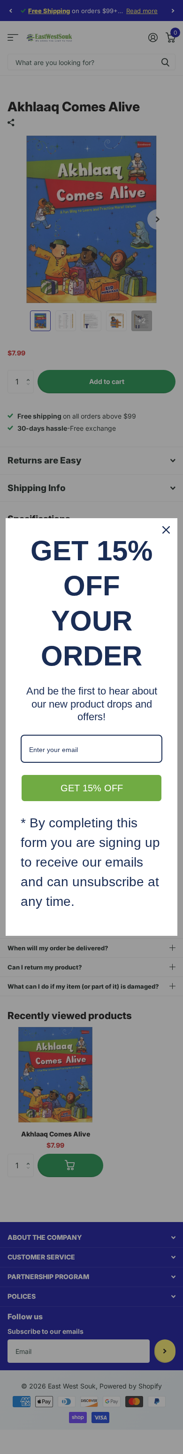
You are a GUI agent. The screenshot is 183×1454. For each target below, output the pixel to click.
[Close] (166, 530)
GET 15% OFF (92, 788)
